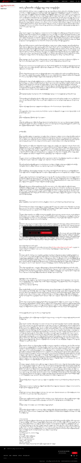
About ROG (6, 455)
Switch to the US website (46, 232)
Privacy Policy (4, 8)
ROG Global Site (26, 455)
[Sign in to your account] (78, 1)
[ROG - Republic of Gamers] (6, 1)
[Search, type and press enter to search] (76, 1)
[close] (56, 228)
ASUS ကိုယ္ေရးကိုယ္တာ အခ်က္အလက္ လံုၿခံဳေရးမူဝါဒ (61, 247)
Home (10, 455)
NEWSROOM (15, 455)
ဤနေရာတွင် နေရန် (34, 232)
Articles (20, 455)
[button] (74, 453)
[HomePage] (4, 448)
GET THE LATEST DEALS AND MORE (63, 451)
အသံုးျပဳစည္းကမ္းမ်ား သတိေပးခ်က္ (7, 6)
